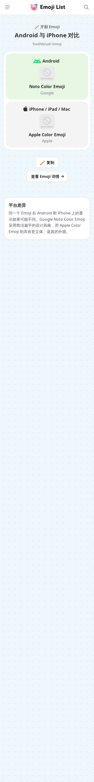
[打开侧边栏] (7, 7)
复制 (47, 162)
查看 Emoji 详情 (45, 176)
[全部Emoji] (86, 7)
